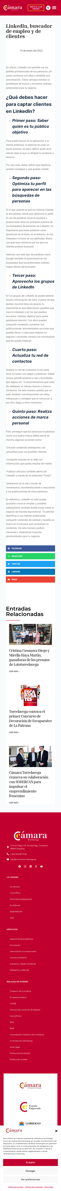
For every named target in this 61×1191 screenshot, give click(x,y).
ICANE (13, 1003)
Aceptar (30, 1162)
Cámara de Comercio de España (25, 1010)
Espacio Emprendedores (21, 939)
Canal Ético (15, 893)
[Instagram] (25, 866)
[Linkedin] (30, 866)
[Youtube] (41, 866)
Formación (15, 945)
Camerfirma (15, 1016)
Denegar (30, 1170)
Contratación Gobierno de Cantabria (27, 1034)
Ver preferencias (30, 1179)
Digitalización (16, 911)
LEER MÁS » (14, 671)
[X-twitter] (36, 866)
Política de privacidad (34, 1187)
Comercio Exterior (18, 957)
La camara (15, 886)
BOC (12, 1022)
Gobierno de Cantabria (20, 991)
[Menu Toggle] (54, 7)
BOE (12, 1028)
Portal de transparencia (21, 899)
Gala (12, 918)
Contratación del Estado (21, 1041)
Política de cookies (15, 1187)
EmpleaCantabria (18, 997)
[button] (56, 1130)
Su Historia (15, 905)
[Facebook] (19, 866)
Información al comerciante (23, 951)
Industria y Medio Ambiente (23, 964)
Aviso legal (48, 1187)
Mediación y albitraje (19, 970)
